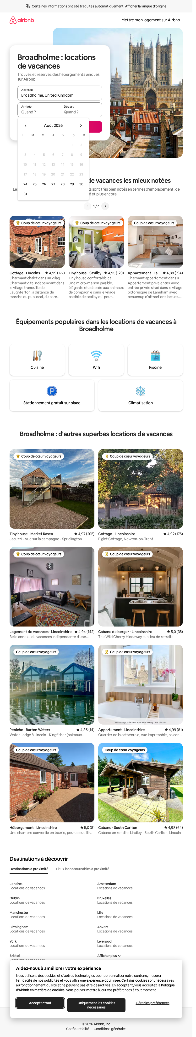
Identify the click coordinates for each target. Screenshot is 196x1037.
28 (63, 184)
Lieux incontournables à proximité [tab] (82, 869)
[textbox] (38, 112)
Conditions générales (110, 1029)
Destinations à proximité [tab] (29, 869)
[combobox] (59, 95)
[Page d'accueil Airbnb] (22, 20)
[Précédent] (87, 206)
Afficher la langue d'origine (145, 6)
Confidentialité (77, 1029)
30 (81, 184)
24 (25, 184)
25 (35, 184)
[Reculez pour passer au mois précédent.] (25, 125)
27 (53, 184)
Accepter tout (40, 1003)
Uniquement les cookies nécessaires (96, 1005)
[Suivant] (105, 206)
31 (25, 194)
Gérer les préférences (152, 1003)
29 (72, 184)
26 (44, 184)
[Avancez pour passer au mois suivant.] (80, 125)
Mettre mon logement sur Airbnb (150, 20)
